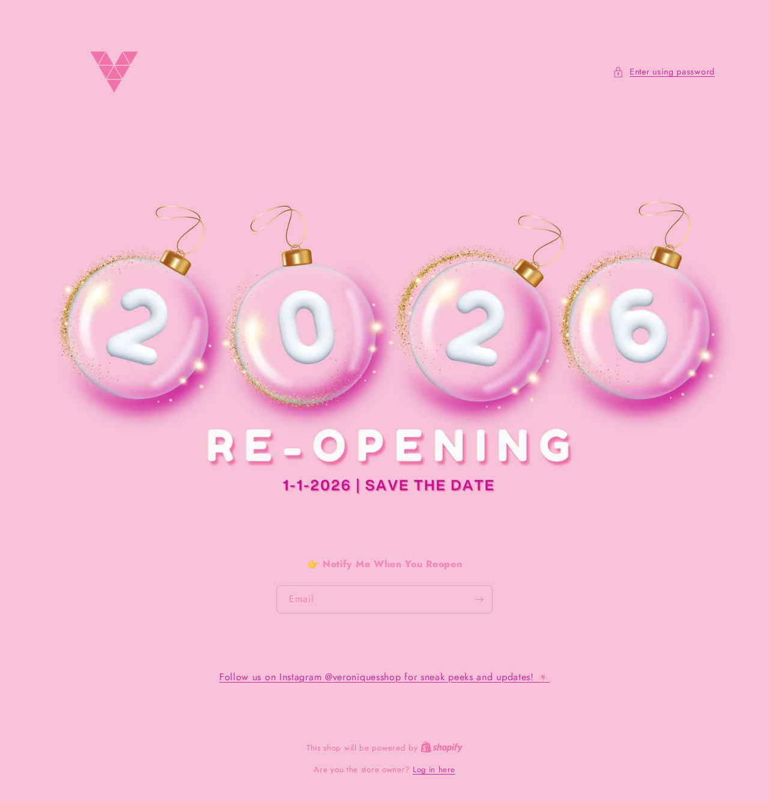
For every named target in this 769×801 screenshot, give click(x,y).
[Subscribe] (479, 599)
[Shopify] (442, 748)
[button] (664, 71)
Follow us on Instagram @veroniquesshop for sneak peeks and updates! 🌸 (384, 677)
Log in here (434, 769)
